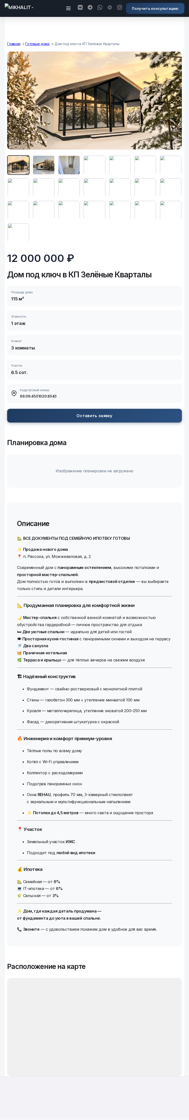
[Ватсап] (100, 8)
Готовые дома (37, 44)
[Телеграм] (90, 8)
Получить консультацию (155, 8)
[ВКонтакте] (80, 8)
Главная (13, 44)
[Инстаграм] (120, 8)
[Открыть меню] (68, 8)
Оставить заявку (94, 415)
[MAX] (110, 8)
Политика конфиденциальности (94, 1106)
